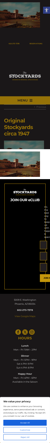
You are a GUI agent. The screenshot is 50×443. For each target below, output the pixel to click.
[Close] (45, 153)
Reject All (25, 437)
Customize (25, 430)
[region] (25, 420)
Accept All (25, 423)
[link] (20, 153)
